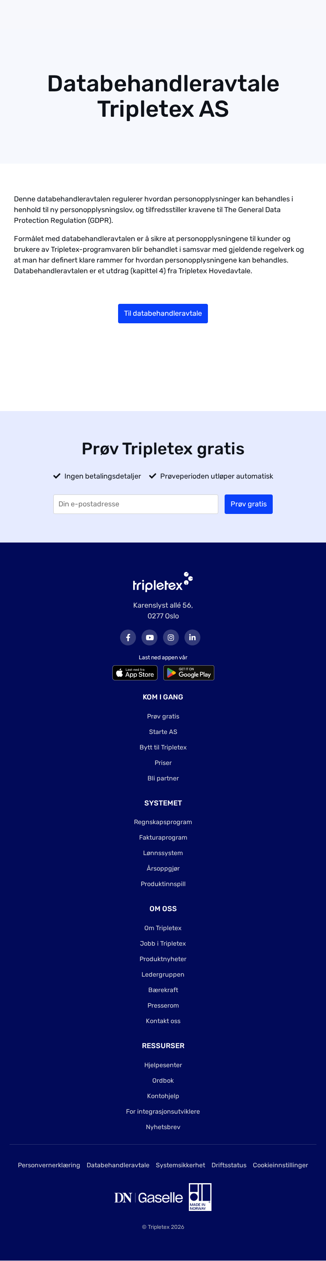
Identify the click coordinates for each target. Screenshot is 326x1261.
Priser (163, 763)
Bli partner (163, 778)
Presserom (163, 1005)
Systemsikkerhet (180, 1165)
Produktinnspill (163, 884)
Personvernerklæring (49, 1165)
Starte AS (163, 732)
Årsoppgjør (163, 868)
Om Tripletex (163, 928)
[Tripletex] (163, 581)
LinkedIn (192, 637)
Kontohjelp (163, 1096)
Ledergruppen (163, 974)
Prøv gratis (163, 716)
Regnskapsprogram (163, 822)
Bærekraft (163, 990)
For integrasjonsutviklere (163, 1111)
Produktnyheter (163, 959)
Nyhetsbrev (163, 1127)
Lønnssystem (163, 853)
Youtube (149, 637)
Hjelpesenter (163, 1065)
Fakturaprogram (163, 837)
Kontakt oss (163, 1021)
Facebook (128, 637)
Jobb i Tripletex (163, 943)
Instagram (171, 637)
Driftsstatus (229, 1165)
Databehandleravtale (118, 1165)
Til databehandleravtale (163, 313)
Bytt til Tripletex (163, 747)
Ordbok (163, 1080)
